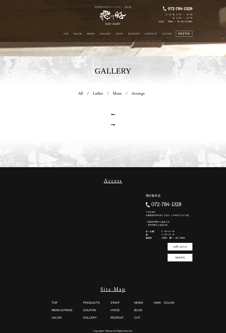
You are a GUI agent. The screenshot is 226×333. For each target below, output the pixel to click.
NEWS (138, 302)
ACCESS (167, 33)
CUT (137, 317)
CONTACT (151, 33)
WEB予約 (184, 33)
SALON (77, 33)
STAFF (119, 33)
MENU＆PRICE (62, 310)
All (80, 93)
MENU (91, 33)
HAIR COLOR (164, 302)
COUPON (89, 310)
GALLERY (105, 33)
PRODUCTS (91, 302)
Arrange (138, 93)
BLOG (138, 310)
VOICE (115, 310)
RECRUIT (134, 33)
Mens (117, 93)
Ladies (98, 93)
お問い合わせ (180, 246)
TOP (66, 33)
